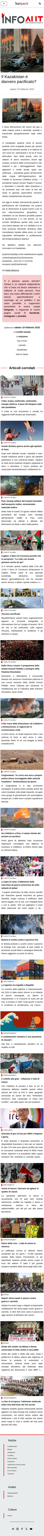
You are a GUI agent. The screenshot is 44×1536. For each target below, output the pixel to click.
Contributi (10, 1455)
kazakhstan (22, 350)
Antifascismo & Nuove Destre (16, 1464)
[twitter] (26, 1529)
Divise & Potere (12, 1458)
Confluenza (7, 1130)
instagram (9, 316)
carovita (22, 345)
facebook (34, 313)
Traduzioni (10, 1474)
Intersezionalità (12, 1467)
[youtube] (31, 1529)
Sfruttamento (8, 981)
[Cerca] (39, 4)
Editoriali (10, 1496)
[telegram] (13, 1529)
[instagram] (17, 1529)
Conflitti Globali (23, 332)
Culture (9, 1515)
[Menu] (4, 3)
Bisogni (6, 1294)
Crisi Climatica (11, 1470)
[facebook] (22, 1529)
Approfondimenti (9, 1033)
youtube (21, 316)
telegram (9, 309)
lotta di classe (22, 354)
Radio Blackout (12, 270)
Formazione (11, 1461)
